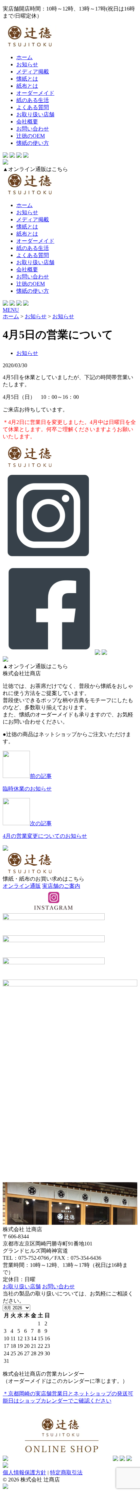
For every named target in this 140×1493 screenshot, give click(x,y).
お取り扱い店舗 (35, 114)
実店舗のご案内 (61, 886)
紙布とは (27, 86)
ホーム (24, 57)
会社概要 (27, 121)
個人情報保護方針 (24, 1472)
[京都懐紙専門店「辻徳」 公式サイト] (70, 37)
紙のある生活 (32, 100)
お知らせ (27, 64)
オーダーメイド (35, 93)
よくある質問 (32, 107)
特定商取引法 (66, 1472)
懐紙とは (27, 79)
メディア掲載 (32, 71)
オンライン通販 (22, 886)
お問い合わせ (32, 129)
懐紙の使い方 (32, 143)
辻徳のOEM (30, 136)
